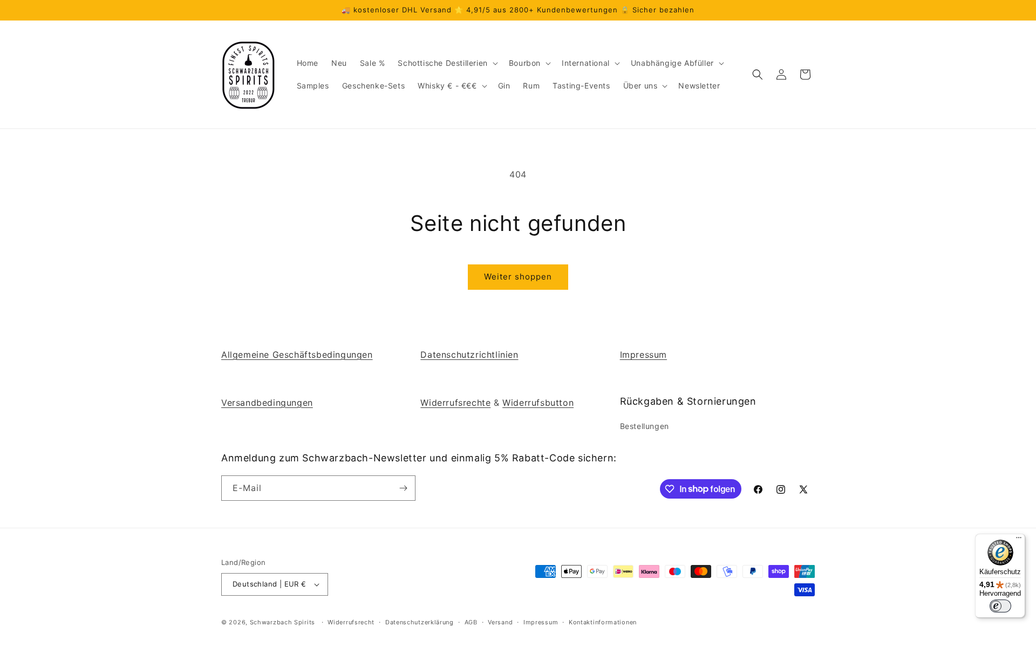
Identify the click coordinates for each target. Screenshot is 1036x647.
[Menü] (1018, 540)
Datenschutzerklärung (419, 622)
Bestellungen (644, 426)
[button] (446, 63)
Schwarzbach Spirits (282, 622)
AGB (471, 622)
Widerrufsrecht (351, 622)
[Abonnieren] (403, 488)
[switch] (1000, 606)
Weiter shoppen (518, 276)
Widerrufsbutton (538, 402)
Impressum (643, 354)
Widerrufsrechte (455, 402)
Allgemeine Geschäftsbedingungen (297, 354)
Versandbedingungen (267, 402)
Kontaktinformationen (603, 622)
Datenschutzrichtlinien (469, 354)
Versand (500, 622)
